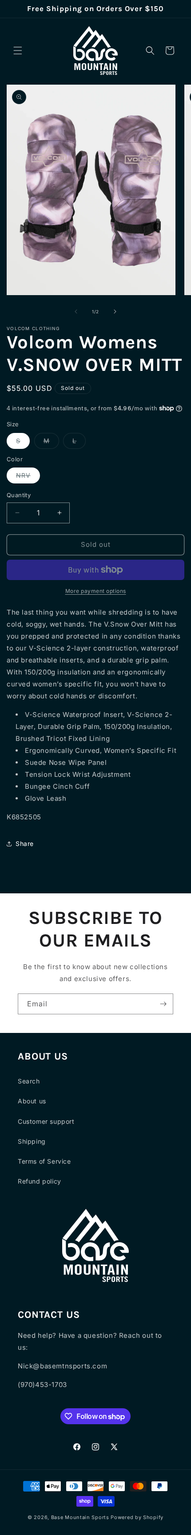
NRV (28, 477)
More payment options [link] (95, 591)
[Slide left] (76, 311)
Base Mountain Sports (80, 1517)
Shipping (32, 1141)
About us (32, 1101)
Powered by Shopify (137, 1517)
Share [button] (25, 843)
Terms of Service (44, 1161)
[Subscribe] (163, 1003)
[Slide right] (115, 311)
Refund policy (39, 1181)
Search (29, 1081)
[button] (18, 50)
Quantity (19, 495)
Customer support (46, 1121)
